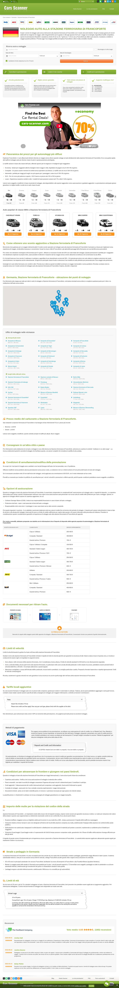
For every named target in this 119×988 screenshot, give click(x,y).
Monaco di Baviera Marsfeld (49, 392)
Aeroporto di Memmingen (48, 351)
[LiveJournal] (103, 1)
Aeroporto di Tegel (46, 346)
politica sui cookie (80, 986)
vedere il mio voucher (55, 72)
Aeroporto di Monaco (14, 341)
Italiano (83, 1)
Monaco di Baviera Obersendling (83, 407)
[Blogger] (105, 1)
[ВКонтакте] (110, 1)
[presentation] (4, 196)
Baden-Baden (45, 387)
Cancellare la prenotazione (17, 72)
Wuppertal (76, 402)
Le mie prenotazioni (92, 9)
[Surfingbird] (108, 1)
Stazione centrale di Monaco (49, 377)
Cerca (86, 61)
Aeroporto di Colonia (79, 346)
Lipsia (42, 407)
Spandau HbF (12, 407)
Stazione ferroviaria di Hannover (18, 402)
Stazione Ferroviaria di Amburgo (18, 382)
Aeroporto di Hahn (13, 361)
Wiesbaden (44, 402)
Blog (53, 978)
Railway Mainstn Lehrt (80, 392)
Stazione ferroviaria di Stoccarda (83, 387)
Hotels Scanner (77, 9)
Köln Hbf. (11, 387)
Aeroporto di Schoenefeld (16, 346)
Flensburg (44, 382)
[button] (66, 300)
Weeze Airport (12, 366)
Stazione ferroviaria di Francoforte (18, 377)
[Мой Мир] (115, 1)
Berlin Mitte (76, 377)
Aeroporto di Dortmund (48, 356)
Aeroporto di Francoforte (80, 341)
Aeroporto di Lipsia (79, 366)
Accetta (91, 986)
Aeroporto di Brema (79, 361)
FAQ (103, 9)
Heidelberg (76, 397)
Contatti (112, 9)
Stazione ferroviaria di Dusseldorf (18, 397)
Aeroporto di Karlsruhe (80, 356)
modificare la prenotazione (95, 72)
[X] (98, 1)
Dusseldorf (44, 397)
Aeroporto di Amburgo (14, 351)
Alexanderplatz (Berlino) (80, 382)
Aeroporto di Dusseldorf (48, 341)
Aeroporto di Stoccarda (80, 351)
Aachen (10, 392)
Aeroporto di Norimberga (48, 361)
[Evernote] (100, 1)
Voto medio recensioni (89, 930)
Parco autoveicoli (100, 978)
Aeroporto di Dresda (47, 366)
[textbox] (49, 49)
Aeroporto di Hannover (15, 356)
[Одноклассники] (113, 1)
